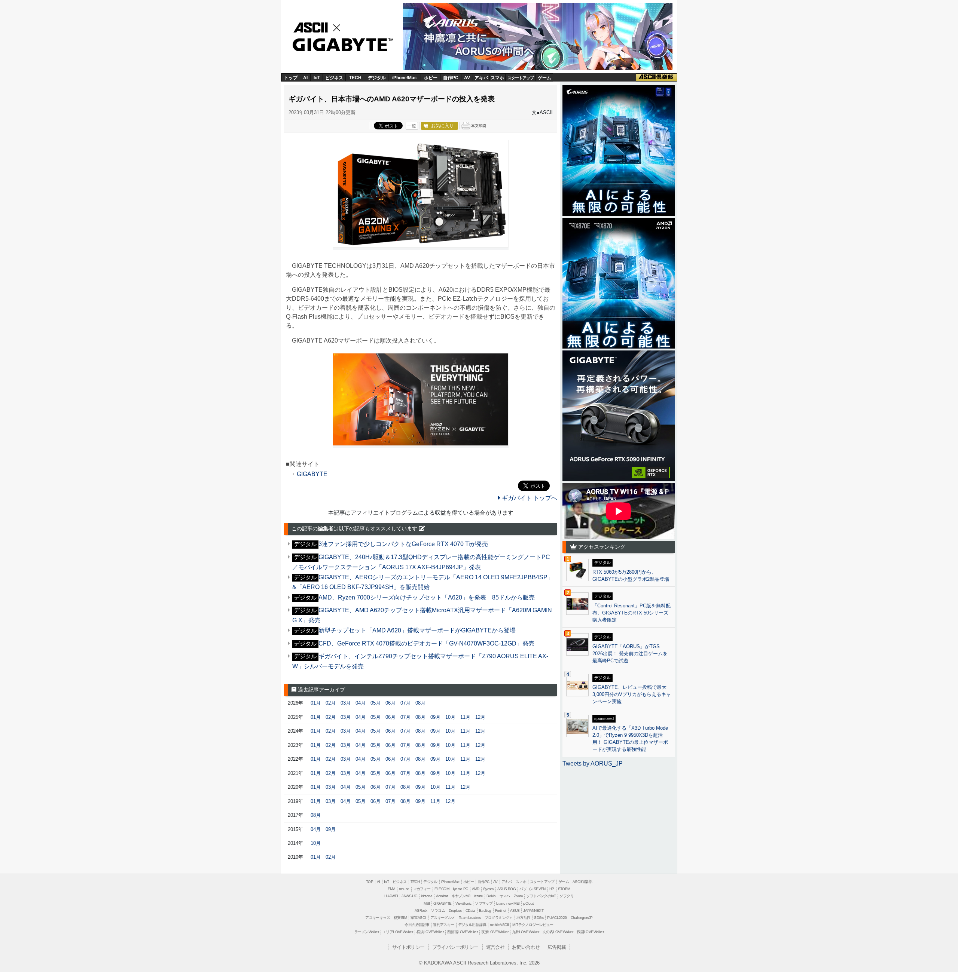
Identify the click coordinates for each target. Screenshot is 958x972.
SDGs (538, 918)
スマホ (497, 77)
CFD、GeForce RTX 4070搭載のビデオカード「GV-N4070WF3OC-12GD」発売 (426, 643)
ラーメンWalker (366, 932)
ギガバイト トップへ (528, 498)
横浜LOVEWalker (430, 932)
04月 (361, 703)
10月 (450, 717)
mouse (404, 889)
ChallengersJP (582, 918)
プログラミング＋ (499, 918)
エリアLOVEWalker (397, 932)
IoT (317, 77)
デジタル (377, 77)
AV (467, 77)
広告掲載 (556, 947)
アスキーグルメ (442, 918)
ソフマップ (483, 903)
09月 (435, 717)
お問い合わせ (526, 947)
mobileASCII (499, 925)
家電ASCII (419, 918)
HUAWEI (391, 896)
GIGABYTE (339, 45)
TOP (369, 882)
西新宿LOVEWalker (462, 932)
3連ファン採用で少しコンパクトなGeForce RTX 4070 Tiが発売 (403, 544)
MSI (427, 903)
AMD (475, 889)
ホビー (430, 77)
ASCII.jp (319, 26)
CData (470, 910)
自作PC (450, 77)
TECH (355, 77)
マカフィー (422, 889)
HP (551, 889)
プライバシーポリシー (455, 947)
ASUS (515, 910)
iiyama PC (460, 889)
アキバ (481, 77)
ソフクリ (566, 896)
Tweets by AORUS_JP (592, 763)
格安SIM (400, 918)
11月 (465, 717)
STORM (564, 889)
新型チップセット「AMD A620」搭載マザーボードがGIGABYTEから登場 (417, 630)
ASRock (421, 910)
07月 (405, 703)
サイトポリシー (408, 947)
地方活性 (523, 918)
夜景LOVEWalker (494, 932)
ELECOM (441, 889)
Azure (478, 896)
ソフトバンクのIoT (541, 896)
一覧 (411, 126)
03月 (346, 703)
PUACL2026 (557, 918)
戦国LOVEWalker (590, 932)
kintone (426, 896)
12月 (480, 717)
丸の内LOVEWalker (558, 932)
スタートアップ (520, 78)
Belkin (490, 896)
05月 (375, 703)
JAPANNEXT (533, 910)
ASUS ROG (506, 889)
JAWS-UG (409, 896)
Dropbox (455, 910)
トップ (291, 77)
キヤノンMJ (461, 896)
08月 (420, 703)
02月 (331, 703)
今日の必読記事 (417, 925)
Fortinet (500, 910)
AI (305, 77)
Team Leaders (470, 918)
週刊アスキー (443, 925)
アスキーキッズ (377, 918)
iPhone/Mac (404, 77)
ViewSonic (463, 903)
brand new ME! (507, 903)
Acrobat (442, 896)
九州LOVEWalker (525, 932)
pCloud (528, 903)
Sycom (488, 889)
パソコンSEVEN (532, 889)
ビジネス (334, 77)
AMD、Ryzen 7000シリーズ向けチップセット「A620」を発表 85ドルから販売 (426, 597)
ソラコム (438, 910)
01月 (316, 703)
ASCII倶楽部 (656, 77)
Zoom (518, 896)
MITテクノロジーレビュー (532, 925)
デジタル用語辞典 (472, 925)
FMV (391, 889)
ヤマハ (505, 896)
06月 (390, 703)
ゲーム (544, 77)
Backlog (485, 910)
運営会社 (495, 947)
